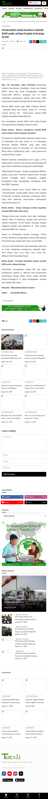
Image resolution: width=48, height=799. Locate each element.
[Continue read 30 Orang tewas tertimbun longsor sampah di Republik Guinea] (36, 342)
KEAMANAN (39, 8)
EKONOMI (7, 26)
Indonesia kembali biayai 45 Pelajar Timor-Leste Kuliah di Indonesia (35, 387)
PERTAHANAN (28, 8)
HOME (4, 8)
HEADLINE (6, 382)
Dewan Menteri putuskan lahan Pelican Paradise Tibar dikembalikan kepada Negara (35, 732)
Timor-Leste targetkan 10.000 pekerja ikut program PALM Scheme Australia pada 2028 (12, 732)
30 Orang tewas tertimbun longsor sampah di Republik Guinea (35, 357)
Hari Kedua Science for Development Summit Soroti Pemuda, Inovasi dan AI (25, 618)
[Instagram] (34, 41)
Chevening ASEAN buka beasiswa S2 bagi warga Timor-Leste (11, 701)
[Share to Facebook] (30, 41)
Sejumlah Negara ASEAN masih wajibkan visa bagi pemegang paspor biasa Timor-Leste (34, 701)
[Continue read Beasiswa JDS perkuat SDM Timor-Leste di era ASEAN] (12, 402)
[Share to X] (37, 41)
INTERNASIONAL (8, 352)
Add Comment (9, 474)
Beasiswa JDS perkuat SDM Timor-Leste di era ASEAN (11, 417)
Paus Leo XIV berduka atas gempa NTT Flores (35, 417)
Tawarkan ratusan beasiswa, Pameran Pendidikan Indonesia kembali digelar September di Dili (11, 387)
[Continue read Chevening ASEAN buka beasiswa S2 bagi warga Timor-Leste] (12, 686)
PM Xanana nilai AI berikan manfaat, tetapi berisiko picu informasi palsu (25, 642)
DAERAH (11, 8)
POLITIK (19, 8)
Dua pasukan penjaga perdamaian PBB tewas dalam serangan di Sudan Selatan (12, 357)
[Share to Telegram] (44, 41)
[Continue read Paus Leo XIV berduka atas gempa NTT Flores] (36, 402)
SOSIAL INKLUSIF (23, 614)
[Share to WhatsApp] (41, 41)
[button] (6, 796)
